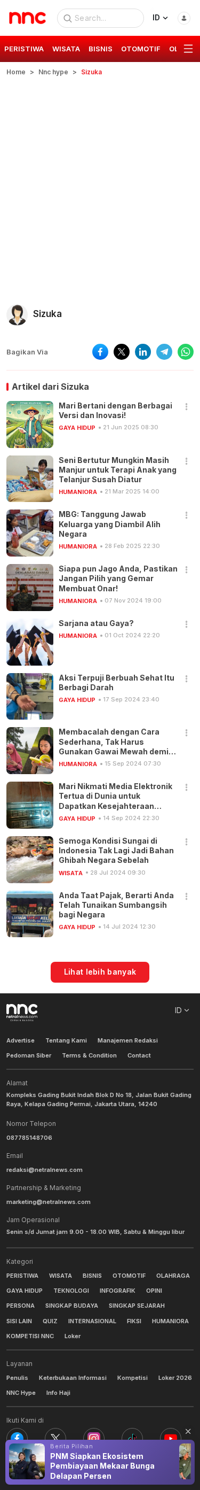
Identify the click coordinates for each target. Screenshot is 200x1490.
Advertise (20, 1040)
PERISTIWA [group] (24, 48)
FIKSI (134, 1321)
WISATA (71, 873)
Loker (73, 1336)
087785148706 (29, 1137)
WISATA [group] (66, 48)
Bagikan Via (27, 352)
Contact (139, 1055)
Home (16, 72)
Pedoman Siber (28, 1055)
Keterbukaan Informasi (73, 1377)
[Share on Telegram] (164, 352)
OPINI (154, 1290)
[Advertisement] (100, 182)
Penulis (17, 1377)
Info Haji (58, 1392)
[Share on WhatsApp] (186, 352)
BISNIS (92, 1275)
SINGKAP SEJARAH (137, 1305)
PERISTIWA (22, 1275)
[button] (187, 407)
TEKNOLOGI (71, 1290)
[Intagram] (94, 1438)
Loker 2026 (175, 1377)
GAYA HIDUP (77, 427)
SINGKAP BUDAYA (71, 1305)
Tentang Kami (66, 1040)
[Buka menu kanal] (188, 49)
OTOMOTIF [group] (141, 48)
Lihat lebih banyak (100, 971)
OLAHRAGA (173, 1275)
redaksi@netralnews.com (44, 1170)
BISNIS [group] (101, 48)
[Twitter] (55, 1438)
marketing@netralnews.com (48, 1202)
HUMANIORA (78, 492)
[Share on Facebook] (100, 352)
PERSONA (20, 1305)
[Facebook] (17, 1438)
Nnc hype (53, 72)
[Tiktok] (132, 1438)
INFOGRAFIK (117, 1290)
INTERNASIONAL (92, 1321)
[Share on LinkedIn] (143, 352)
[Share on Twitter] (122, 352)
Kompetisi (132, 1377)
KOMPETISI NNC (30, 1336)
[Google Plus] (170, 1438)
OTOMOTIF (129, 1275)
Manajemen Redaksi (128, 1040)
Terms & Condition (89, 1055)
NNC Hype (21, 1392)
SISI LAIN (19, 1321)
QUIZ (50, 1321)
